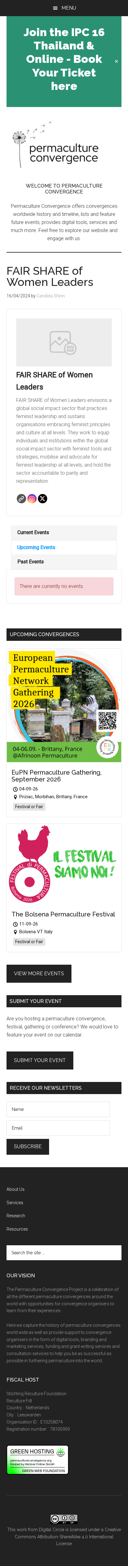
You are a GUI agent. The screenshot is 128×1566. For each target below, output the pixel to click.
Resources (17, 1229)
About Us (16, 1189)
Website (21, 498)
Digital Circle (51, 1529)
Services (15, 1202)
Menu (69, 8)
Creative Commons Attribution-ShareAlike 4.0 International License (68, 1536)
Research (16, 1215)
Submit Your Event (40, 1060)
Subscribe (28, 1146)
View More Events (39, 973)
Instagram (32, 498)
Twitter (42, 498)
